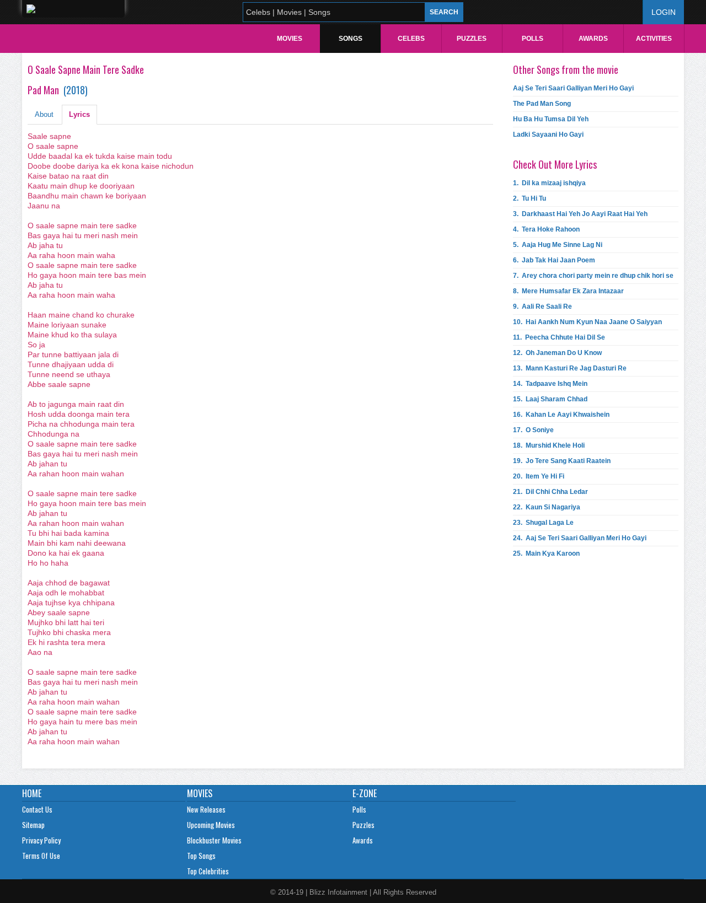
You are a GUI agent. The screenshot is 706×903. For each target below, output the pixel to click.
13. (570, 368)
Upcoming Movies (211, 824)
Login (663, 12)
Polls (532, 38)
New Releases (206, 809)
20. (538, 476)
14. (550, 384)
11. (559, 337)
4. (546, 229)
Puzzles (471, 38)
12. (557, 353)
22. (546, 507)
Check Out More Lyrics (555, 164)
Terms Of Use (41, 855)
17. (533, 430)
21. (550, 492)
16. (561, 414)
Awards (593, 38)
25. (546, 553)
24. (579, 538)
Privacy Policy (41, 840)
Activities (654, 38)
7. (593, 276)
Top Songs (201, 855)
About (44, 114)
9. (542, 306)
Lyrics (79, 114)
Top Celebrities (208, 871)
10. (587, 322)
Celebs (411, 38)
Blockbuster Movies (214, 840)
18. (549, 445)
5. (557, 245)
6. (554, 260)
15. (550, 399)
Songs (350, 38)
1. (549, 183)
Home (31, 793)
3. (580, 214)
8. (568, 291)
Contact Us (37, 809)
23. (543, 522)
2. (529, 198)
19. (562, 461)
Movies (289, 38)
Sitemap (33, 824)
